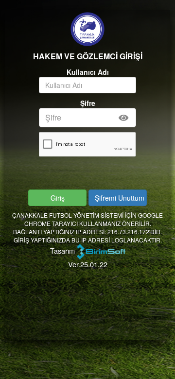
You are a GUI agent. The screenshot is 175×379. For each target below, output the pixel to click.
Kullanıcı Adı (88, 72)
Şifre (87, 103)
